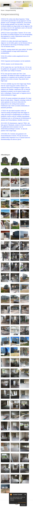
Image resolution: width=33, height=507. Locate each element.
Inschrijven (28, 1)
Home (2, 10)
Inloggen (19, 1)
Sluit (25, 494)
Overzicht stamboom (16, 8)
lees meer (23, 504)
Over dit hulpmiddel (22, 502)
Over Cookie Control (11, 494)
